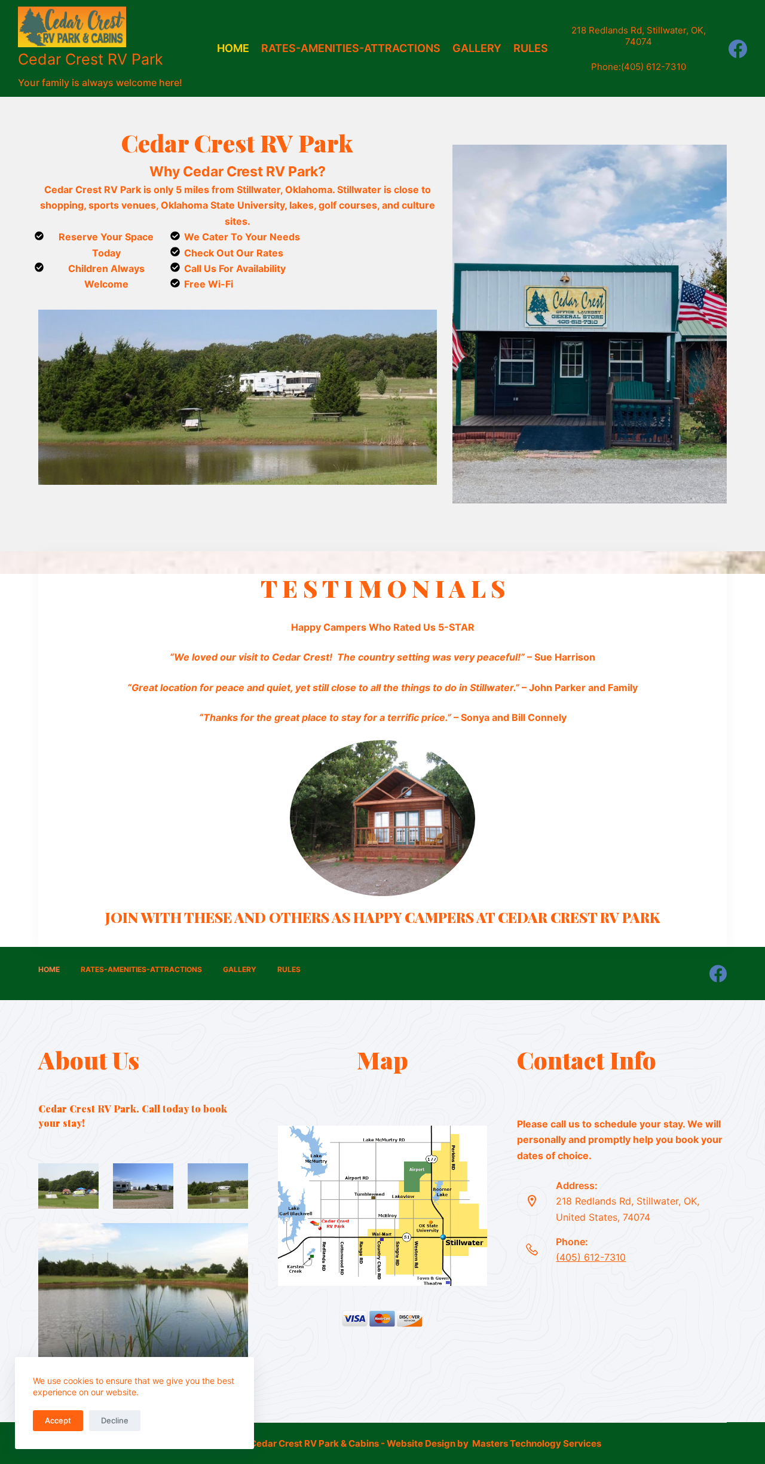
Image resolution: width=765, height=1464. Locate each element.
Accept (58, 1420)
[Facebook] (738, 48)
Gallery (476, 48)
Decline (114, 1420)
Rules (530, 48)
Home (233, 48)
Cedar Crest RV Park (90, 59)
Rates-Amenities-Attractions (350, 48)
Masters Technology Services (536, 1443)
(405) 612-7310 (653, 66)
